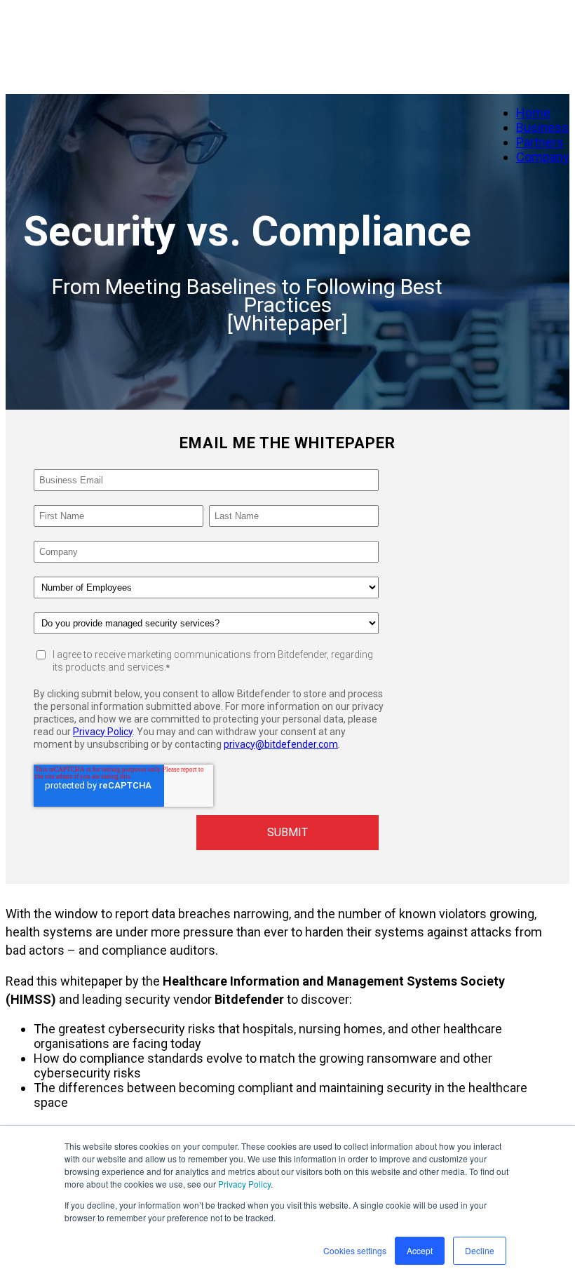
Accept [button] (420, 1250)
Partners (540, 142)
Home (533, 112)
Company (542, 156)
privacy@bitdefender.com (281, 744)
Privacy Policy (244, 1184)
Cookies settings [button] (354, 1250)
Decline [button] (479, 1250)
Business (542, 127)
